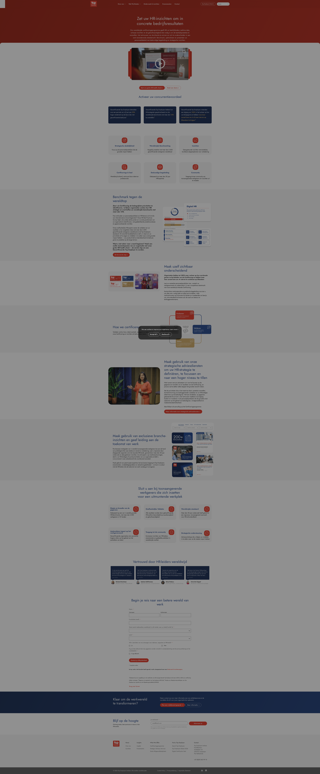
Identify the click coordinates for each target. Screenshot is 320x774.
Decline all (165, 334)
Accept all (153, 334)
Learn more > (174, 329)
